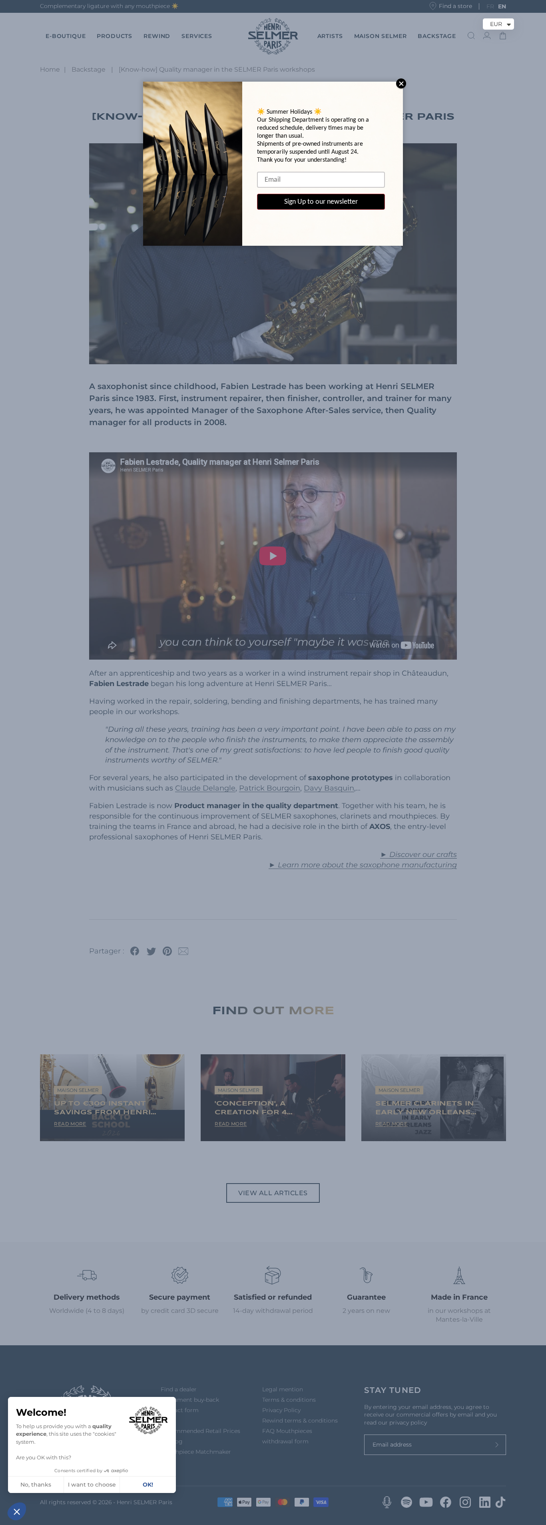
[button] (16, 1511)
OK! (148, 1484)
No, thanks (35, 1484)
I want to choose (92, 1484)
